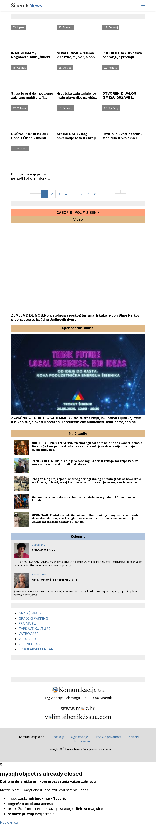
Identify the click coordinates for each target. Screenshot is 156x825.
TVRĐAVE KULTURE (34, 628)
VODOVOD (27, 638)
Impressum (82, 741)
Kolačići (134, 737)
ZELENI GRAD (29, 644)
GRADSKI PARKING (33, 618)
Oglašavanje (79, 737)
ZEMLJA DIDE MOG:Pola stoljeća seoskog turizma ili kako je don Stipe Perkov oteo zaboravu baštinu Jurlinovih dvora (75, 317)
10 (110, 194)
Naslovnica (9, 822)
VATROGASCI (29, 633)
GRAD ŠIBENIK (30, 613)
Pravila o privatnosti (108, 737)
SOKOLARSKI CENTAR (36, 649)
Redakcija (58, 737)
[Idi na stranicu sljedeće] (118, 192)
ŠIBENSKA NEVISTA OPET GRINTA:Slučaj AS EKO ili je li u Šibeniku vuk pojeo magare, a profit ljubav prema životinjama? (75, 593)
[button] (14, 327)
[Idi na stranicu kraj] (123, 192)
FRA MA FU (27, 623)
